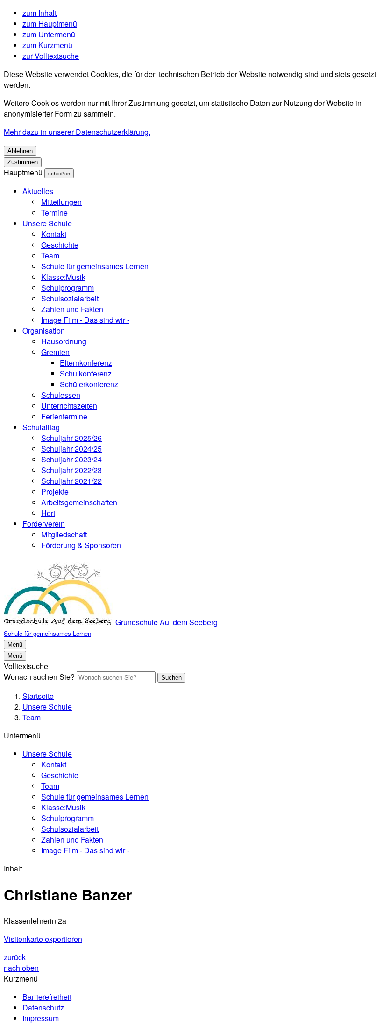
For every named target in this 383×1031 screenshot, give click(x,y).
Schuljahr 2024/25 (71, 448)
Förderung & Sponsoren (81, 545)
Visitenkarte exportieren (43, 938)
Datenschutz (43, 1007)
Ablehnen (20, 150)
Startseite (38, 695)
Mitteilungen (61, 201)
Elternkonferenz (86, 362)
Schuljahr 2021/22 (71, 480)
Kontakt (53, 234)
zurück (15, 957)
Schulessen (60, 395)
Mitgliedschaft (64, 534)
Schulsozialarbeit (70, 298)
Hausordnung (63, 341)
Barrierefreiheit (46, 996)
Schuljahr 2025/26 (71, 437)
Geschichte (59, 244)
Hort (48, 513)
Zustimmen (22, 162)
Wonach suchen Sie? (39, 676)
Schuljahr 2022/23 (71, 470)
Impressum (40, 1018)
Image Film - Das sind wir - (85, 319)
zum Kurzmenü (47, 45)
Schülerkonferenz (89, 384)
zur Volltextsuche (50, 55)
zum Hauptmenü (49, 23)
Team (50, 255)
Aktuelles (37, 191)
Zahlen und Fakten (72, 309)
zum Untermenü (48, 34)
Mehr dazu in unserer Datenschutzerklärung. (77, 131)
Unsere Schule (47, 223)
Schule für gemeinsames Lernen (95, 266)
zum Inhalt (39, 12)
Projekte (55, 491)
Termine (54, 212)
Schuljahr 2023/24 (71, 459)
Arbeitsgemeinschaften (79, 502)
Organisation (43, 330)
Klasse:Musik (63, 277)
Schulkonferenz (86, 373)
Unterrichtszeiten (69, 405)
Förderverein (43, 523)
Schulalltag (41, 427)
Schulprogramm (67, 287)
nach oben (21, 967)
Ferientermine (64, 416)
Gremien (55, 352)
